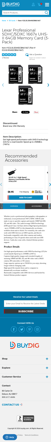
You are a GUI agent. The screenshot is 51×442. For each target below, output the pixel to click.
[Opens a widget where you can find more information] (10, 437)
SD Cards (12, 21)
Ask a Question (35, 54)
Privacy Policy (18, 435)
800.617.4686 (8, 397)
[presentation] (3, 85)
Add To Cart (25, 197)
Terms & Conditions (31, 435)
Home (4, 21)
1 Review (5, 58)
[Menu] (47, 4)
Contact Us (10, 404)
